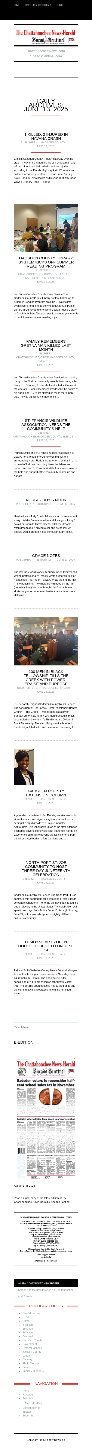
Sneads (55, 278)
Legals (26, 1355)
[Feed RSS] (18, 15)
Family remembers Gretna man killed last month (46, 345)
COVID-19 (28, 1317)
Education (49, 274)
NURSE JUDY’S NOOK (46, 500)
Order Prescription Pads (38, 5)
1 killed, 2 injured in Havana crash (46, 136)
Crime (44, 357)
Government (29, 1344)
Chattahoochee (29, 274)
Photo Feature (30, 1363)
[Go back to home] (46, 35)
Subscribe (28, 1415)
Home (16, 5)
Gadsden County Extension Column (46, 793)
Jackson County (31, 1351)
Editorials (44, 504)
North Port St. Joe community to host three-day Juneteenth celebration (46, 868)
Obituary (27, 1359)
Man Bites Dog (33, 1403)
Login (59, 5)
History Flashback (32, 1347)
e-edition (27, 1324)
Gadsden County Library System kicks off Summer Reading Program (46, 262)
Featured (65, 274)
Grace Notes (46, 555)
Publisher (28, 142)
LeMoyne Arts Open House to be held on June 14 (46, 946)
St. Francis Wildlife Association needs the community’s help (46, 424)
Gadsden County (53, 142)
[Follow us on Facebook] (24, 15)
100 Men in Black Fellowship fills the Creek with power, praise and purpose (46, 677)
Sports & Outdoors (33, 1371)
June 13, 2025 (45, 146)
